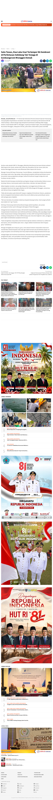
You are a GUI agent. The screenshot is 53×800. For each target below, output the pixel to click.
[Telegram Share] (47, 61)
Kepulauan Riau (17, 433)
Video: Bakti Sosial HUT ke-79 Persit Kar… (16, 759)
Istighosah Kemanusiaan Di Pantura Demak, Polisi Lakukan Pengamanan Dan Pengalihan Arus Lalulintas (40, 273)
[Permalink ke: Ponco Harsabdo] (2, 60)
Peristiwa (14, 428)
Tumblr (4, 786)
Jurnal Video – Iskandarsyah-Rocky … (14, 765)
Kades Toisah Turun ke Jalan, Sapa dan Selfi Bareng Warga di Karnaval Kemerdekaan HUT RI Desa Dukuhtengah (26, 309)
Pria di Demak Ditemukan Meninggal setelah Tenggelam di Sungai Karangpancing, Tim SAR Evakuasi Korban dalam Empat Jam (43, 136)
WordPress (37, 786)
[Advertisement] (26, 9)
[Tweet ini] (44, 61)
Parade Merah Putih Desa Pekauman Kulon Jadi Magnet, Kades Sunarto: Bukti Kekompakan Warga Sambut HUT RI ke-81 (9, 293)
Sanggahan (3, 776)
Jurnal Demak (4, 262)
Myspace (4, 790)
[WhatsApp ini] (50, 61)
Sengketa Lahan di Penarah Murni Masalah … (17, 704)
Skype (20, 790)
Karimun (11, 433)
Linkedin (20, 788)
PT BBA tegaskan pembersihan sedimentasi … (18, 699)
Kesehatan (11, 444)
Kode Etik (20, 774)
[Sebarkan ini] (41, 61)
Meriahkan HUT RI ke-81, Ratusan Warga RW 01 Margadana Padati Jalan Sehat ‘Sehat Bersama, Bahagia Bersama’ (43, 293)
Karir (2, 778)
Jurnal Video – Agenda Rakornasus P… (10, 755)
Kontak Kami (4, 774)
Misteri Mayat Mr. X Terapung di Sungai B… (17, 429)
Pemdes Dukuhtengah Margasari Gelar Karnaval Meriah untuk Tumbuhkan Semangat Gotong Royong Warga (43, 309)
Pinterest (36, 783)
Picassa (4, 792)
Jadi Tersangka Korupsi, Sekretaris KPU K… (17, 440)
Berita (8, 428)
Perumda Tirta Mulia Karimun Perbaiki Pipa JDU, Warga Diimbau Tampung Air (34, 24)
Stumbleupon (21, 786)
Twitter (20, 783)
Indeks (2, 772)
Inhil (11, 428)
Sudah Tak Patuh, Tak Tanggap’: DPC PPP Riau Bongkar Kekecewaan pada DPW (13, 273)
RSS (36, 792)
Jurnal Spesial (13, 703)
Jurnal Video (4, 726)
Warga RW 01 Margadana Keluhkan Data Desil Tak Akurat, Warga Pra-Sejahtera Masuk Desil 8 (9, 309)
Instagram (4, 788)
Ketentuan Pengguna (23, 776)
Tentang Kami (37, 772)
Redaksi (19, 772)
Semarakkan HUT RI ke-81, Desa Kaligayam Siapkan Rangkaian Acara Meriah (25, 293)
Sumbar (11, 719)
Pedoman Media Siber (39, 774)
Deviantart (37, 788)
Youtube (36, 790)
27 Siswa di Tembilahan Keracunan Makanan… (18, 445)
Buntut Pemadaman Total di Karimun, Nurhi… (18, 709)
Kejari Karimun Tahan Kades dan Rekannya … (17, 434)
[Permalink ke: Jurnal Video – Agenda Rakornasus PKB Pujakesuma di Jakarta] (26, 740)
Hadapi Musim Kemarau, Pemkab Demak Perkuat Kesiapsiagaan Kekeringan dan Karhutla (9, 134)
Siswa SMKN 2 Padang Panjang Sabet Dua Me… (18, 720)
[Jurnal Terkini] (26, 21)
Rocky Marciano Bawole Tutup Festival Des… (17, 450)
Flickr (20, 792)
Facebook (4, 783)
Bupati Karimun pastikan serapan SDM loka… (17, 715)
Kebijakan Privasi (38, 776)
